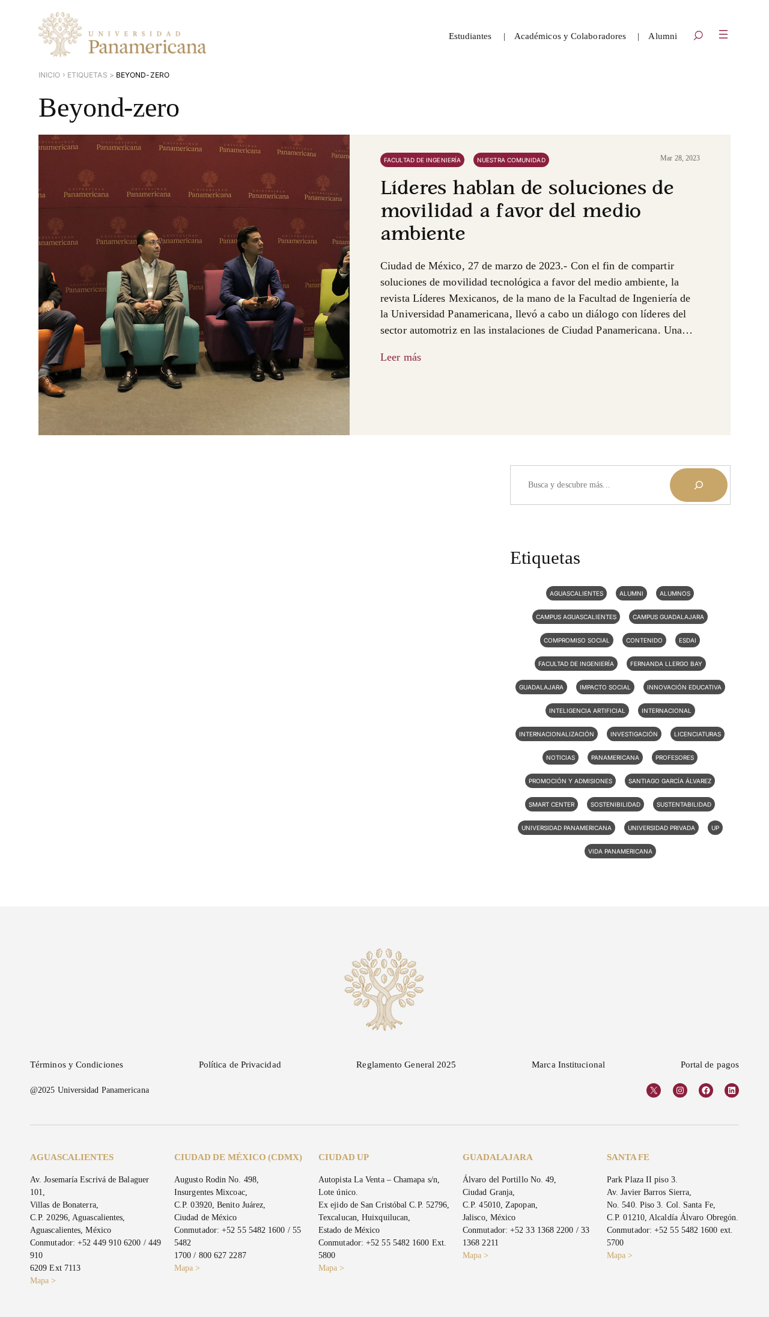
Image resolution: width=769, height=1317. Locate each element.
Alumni (631, 593)
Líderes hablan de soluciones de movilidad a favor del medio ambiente (527, 212)
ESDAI (687, 640)
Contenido (644, 640)
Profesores (674, 757)
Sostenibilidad (615, 804)
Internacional (666, 710)
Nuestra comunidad (511, 159)
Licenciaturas (697, 734)
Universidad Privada (661, 827)
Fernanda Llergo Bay (666, 663)
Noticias (560, 757)
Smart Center (551, 804)
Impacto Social (605, 687)
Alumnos (675, 593)
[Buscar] (699, 485)
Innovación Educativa (684, 687)
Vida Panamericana (620, 851)
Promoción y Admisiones (570, 780)
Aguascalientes (576, 593)
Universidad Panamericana (566, 827)
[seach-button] (698, 36)
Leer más (400, 357)
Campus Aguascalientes (576, 616)
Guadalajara (541, 687)
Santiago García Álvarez (669, 780)
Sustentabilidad (684, 804)
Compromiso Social (577, 640)
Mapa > (43, 1280)
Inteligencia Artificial (587, 710)
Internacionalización (556, 734)
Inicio (49, 74)
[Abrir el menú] (723, 34)
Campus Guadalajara (668, 616)
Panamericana (615, 757)
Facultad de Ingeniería (422, 159)
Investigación (634, 734)
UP (715, 827)
